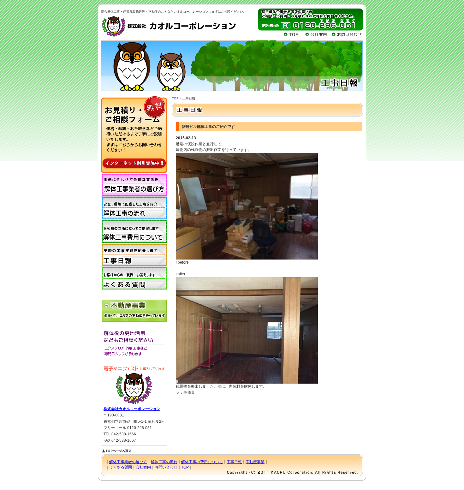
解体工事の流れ (164, 462)
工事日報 (234, 462)
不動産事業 (255, 462)
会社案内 (143, 467)
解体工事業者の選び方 (128, 462)
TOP (175, 98)
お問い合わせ (166, 467)
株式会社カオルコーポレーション (132, 409)
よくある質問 (120, 467)
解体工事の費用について (202, 462)
